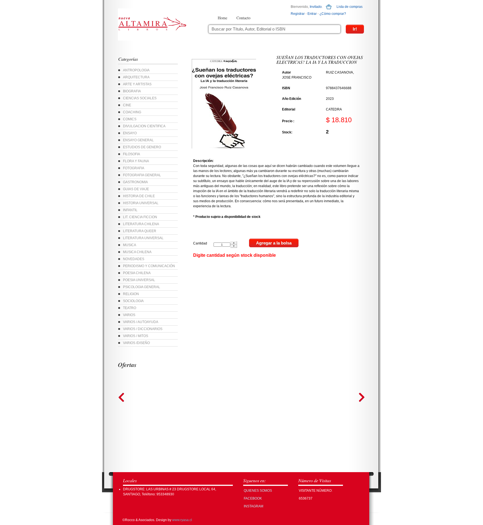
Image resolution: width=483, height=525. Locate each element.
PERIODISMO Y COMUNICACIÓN (149, 266)
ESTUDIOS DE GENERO (142, 147)
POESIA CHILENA (137, 273)
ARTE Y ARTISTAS (137, 84)
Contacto (243, 17)
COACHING (132, 112)
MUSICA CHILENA (137, 252)
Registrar (298, 14)
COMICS (129, 119)
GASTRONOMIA (135, 182)
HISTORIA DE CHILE (139, 196)
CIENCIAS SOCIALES (140, 98)
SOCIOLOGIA (133, 301)
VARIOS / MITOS (135, 336)
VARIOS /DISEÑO (136, 343)
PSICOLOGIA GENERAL (141, 287)
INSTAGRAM (253, 506)
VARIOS (129, 315)
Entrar (312, 14)
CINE (127, 105)
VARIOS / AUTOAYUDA (140, 322)
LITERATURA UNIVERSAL (143, 238)
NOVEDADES (133, 259)
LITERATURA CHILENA (141, 224)
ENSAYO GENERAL (138, 140)
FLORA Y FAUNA (136, 161)
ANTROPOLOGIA (136, 70)
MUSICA (129, 245)
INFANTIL (130, 210)
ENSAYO (130, 133)
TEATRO (129, 308)
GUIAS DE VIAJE (136, 189)
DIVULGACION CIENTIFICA (144, 126)
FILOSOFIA (131, 154)
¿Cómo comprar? (332, 14)
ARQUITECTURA (136, 77)
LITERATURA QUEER (139, 231)
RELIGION (131, 294)
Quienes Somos (258, 491)
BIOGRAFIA (132, 91)
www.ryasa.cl (182, 520)
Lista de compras (350, 7)
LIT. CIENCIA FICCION (140, 217)
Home (222, 17)
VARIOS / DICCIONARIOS (142, 329)
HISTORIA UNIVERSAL (140, 203)
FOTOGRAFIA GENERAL (142, 175)
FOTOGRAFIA (133, 168)
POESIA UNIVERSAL (139, 280)
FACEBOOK (253, 498)
